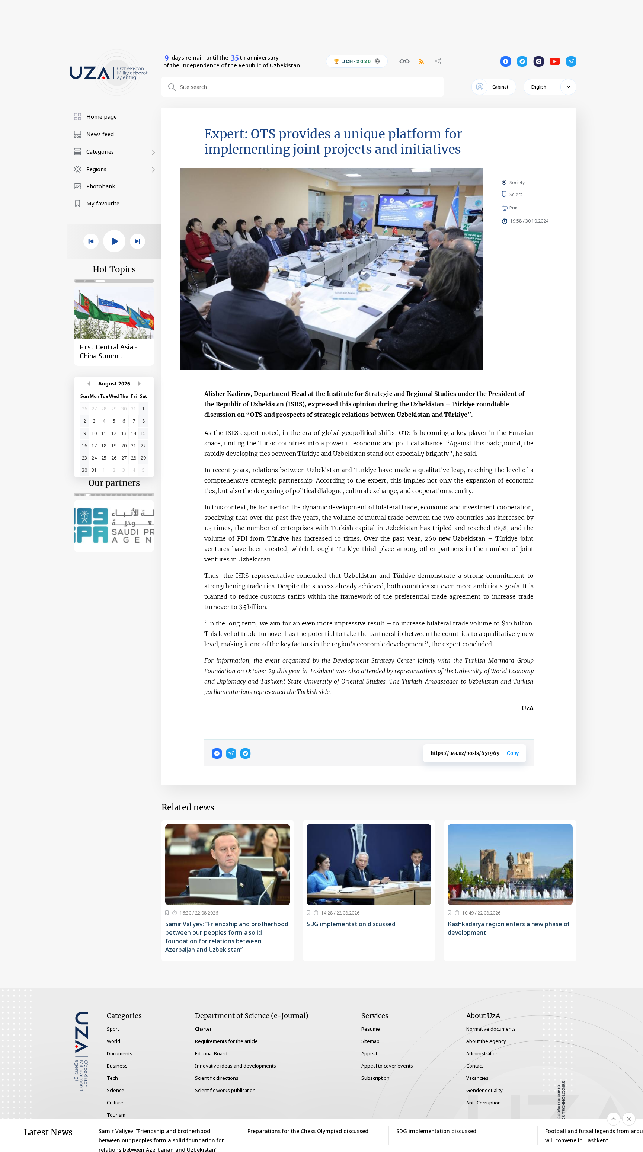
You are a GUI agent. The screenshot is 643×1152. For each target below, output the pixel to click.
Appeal (369, 1053)
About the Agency (486, 1041)
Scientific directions (217, 1078)
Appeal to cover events (387, 1065)
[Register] (167, 912)
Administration (482, 1053)
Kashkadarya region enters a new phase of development (509, 928)
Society (517, 182)
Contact (474, 1065)
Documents (119, 1053)
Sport (113, 1028)
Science (115, 1090)
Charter (203, 1028)
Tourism (116, 1114)
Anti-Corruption (483, 1102)
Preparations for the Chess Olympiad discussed (307, 1131)
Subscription (375, 1078)
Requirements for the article (226, 1041)
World (113, 1041)
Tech (112, 1078)
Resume (370, 1028)
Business (117, 1065)
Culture (115, 1102)
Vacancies (477, 1078)
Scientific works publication (225, 1090)
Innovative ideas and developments (235, 1065)
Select (524, 194)
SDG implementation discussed (351, 924)
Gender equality (484, 1090)
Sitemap (370, 1041)
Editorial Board (211, 1053)
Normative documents (491, 1028)
